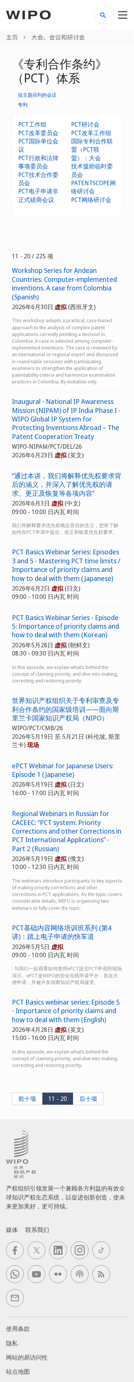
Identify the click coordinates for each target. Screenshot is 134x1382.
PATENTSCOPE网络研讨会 (93, 187)
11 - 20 (57, 1099)
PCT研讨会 (85, 124)
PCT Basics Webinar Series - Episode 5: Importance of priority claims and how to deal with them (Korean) (65, 626)
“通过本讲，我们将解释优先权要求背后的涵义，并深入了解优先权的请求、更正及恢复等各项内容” (66, 484)
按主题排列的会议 (37, 94)
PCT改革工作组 (91, 133)
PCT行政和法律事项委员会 (38, 162)
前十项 (27, 1099)
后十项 (88, 1099)
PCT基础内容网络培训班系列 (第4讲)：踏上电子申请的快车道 (62, 932)
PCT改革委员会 (38, 133)
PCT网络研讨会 (91, 200)
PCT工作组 (32, 124)
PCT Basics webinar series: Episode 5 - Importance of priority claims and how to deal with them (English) (66, 1011)
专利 (23, 104)
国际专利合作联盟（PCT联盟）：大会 (92, 149)
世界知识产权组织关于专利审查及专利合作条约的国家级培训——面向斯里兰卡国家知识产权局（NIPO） (65, 709)
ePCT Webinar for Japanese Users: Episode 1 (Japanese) (63, 770)
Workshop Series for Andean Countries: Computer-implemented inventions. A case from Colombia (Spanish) (64, 283)
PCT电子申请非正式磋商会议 (38, 195)
